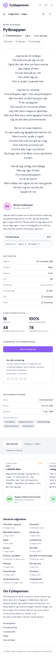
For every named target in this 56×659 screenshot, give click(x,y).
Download (48, 296)
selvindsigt (35, 41)
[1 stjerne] (8, 379)
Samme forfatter (14, 450)
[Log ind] (40, 5)
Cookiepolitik (9, 631)
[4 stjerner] (21, 379)
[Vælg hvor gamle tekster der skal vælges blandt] (50, 14)
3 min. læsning (40, 35)
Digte (24, 14)
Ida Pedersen (28, 426)
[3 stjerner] (16, 379)
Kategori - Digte (32, 444)
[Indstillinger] (46, 5)
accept (10, 41)
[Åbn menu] (51, 5)
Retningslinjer (9, 623)
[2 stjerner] (12, 379)
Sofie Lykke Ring (43, 422)
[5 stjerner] (25, 379)
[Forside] (4, 14)
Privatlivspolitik (10, 627)
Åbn (51, 291)
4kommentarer (46, 400)
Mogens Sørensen (26, 422)
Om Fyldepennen (15, 591)
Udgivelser (14, 14)
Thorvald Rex (10, 422)
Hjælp (5, 635)
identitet (22, 41)
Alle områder (9, 640)
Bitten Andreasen (11, 24)
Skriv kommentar (28, 349)
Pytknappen (14, 29)
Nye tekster (12, 444)
